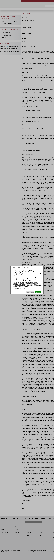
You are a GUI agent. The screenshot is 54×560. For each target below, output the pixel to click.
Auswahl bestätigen (30, 292)
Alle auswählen (38, 292)
